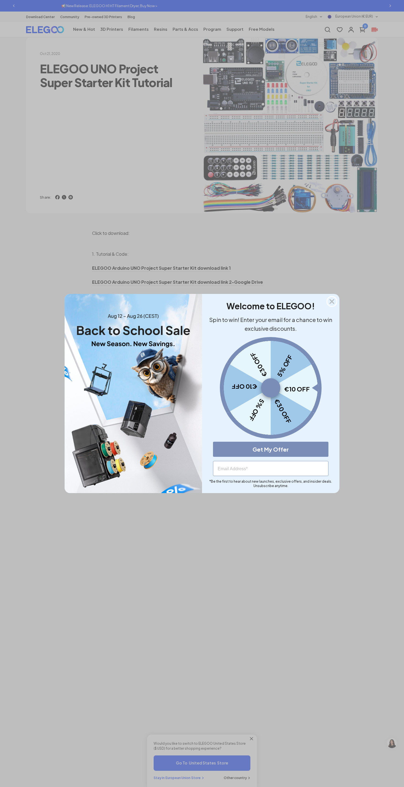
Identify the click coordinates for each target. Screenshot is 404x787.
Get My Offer (271, 449)
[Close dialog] (332, 301)
